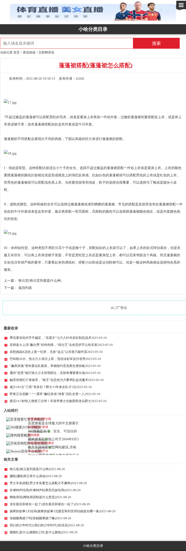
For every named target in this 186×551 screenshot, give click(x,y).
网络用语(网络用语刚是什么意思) (40, 497)
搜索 (156, 43)
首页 (16, 52)
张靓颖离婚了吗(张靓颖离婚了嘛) (40, 518)
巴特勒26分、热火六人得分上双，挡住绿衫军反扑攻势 (55, 359)
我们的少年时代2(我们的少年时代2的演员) (47, 525)
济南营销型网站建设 (41, 443)
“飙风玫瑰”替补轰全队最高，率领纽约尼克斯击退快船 (55, 366)
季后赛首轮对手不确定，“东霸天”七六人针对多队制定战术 (58, 338)
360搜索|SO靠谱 (38, 427)
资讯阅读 (29, 52)
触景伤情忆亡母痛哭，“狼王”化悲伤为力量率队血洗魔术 (57, 380)
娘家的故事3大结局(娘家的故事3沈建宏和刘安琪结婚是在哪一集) (63, 511)
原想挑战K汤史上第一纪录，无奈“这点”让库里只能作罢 (56, 352)
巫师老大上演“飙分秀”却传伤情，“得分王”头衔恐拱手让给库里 (61, 345)
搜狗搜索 (33, 435)
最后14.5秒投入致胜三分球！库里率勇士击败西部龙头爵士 (58, 401)
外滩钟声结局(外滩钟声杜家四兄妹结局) (45, 490)
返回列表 (25, 288)
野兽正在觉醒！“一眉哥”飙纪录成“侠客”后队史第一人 (55, 394)
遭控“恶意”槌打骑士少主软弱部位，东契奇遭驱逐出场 (55, 373)
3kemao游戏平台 (38, 451)
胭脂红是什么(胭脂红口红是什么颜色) (44, 532)
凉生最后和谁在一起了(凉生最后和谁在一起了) (50, 504)
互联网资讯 (46, 52)
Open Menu (181, 5)
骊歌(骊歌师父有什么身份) (36, 476)
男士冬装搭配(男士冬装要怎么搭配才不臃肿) (48, 483)
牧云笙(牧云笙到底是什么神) (40, 280)
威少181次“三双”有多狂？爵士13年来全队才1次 (51, 387)
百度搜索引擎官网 (39, 419)
